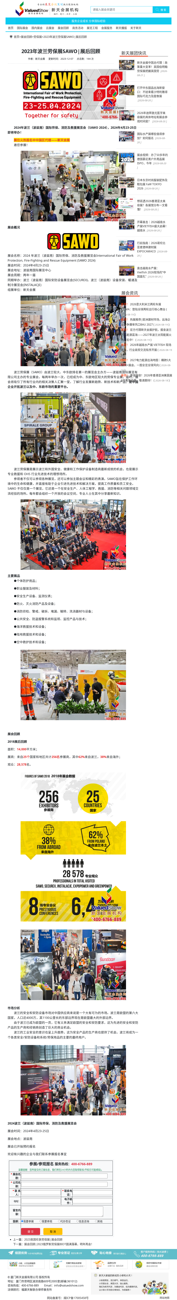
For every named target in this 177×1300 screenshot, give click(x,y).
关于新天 (135, 28)
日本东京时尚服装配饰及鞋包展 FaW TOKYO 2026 (152, 184)
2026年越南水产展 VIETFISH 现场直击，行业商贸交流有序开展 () (146, 350)
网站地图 (164, 1297)
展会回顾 (63, 28)
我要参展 (28, 1221)
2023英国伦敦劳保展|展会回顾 (43, 1239)
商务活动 (77, 28)
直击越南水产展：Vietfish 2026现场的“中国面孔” (151, 272)
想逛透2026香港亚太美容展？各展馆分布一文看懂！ (152, 205)
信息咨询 (84, 1221)
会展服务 (106, 28)
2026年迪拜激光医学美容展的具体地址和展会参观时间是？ (152, 117)
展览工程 (92, 28)
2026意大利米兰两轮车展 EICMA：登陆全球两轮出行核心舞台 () (144, 309)
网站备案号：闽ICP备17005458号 (68, 1298)
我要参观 (47, 1221)
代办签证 (65, 1221)
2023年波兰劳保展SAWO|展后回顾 (65, 37)
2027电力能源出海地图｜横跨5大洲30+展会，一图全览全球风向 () (146, 365)
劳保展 (38, 37)
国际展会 (22, 28)
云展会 (50, 28)
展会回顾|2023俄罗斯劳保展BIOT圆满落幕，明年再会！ (59, 1244)
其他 (100, 1221)
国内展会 (37, 28)
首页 (10, 28)
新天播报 (121, 28)
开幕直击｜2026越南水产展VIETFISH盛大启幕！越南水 (152, 226)
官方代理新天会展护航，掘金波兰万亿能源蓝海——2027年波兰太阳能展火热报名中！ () (146, 335)
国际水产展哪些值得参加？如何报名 (151, 138)
